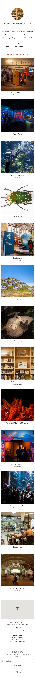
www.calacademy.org (17, 632)
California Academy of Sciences (17, 23)
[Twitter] (17, 672)
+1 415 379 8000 (17, 628)
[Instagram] (20, 672)
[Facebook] (14, 672)
